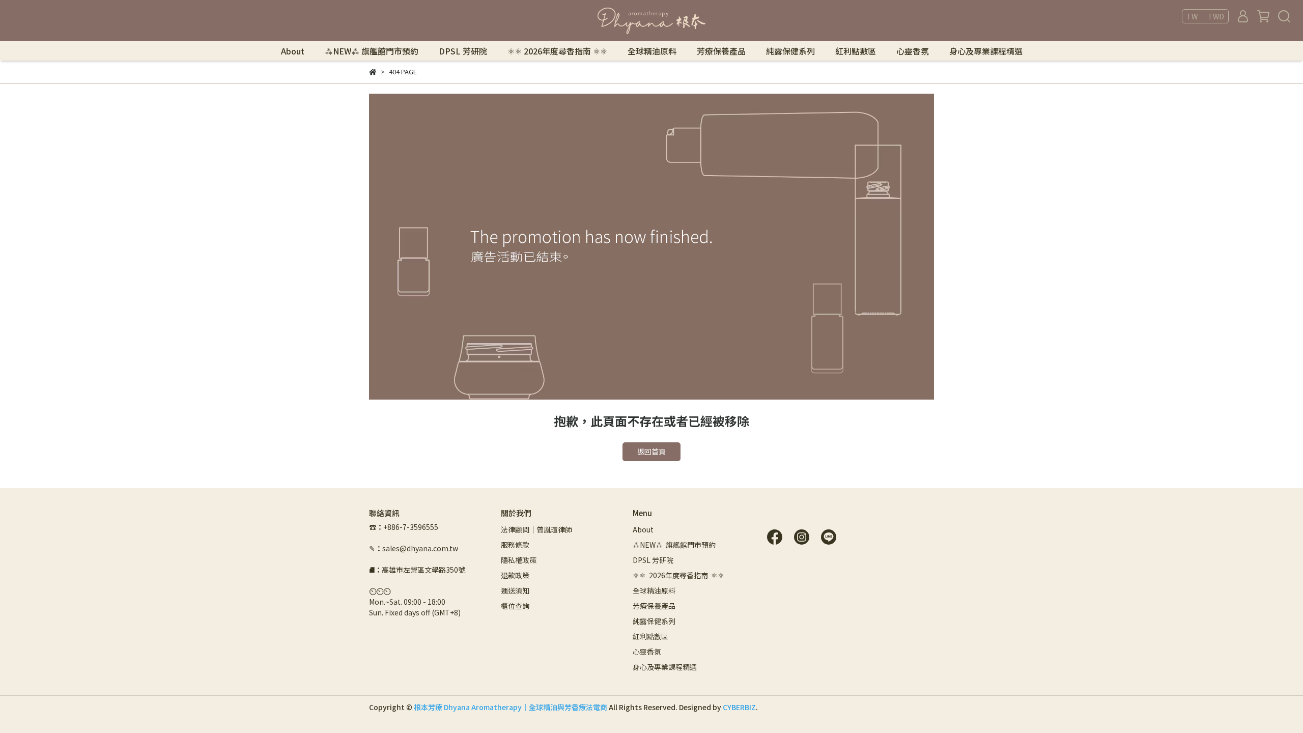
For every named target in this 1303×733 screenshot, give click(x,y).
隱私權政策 (518, 560)
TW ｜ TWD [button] (1205, 16)
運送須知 (515, 590)
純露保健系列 (790, 51)
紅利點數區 (855, 51)
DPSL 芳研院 (463, 51)
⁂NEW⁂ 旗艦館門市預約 (371, 51)
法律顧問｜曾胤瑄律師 (536, 529)
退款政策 (515, 575)
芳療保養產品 (721, 51)
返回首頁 (651, 451)
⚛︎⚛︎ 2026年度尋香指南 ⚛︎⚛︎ (557, 51)
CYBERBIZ (739, 707)
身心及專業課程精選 (986, 51)
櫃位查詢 (515, 606)
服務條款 (515, 545)
